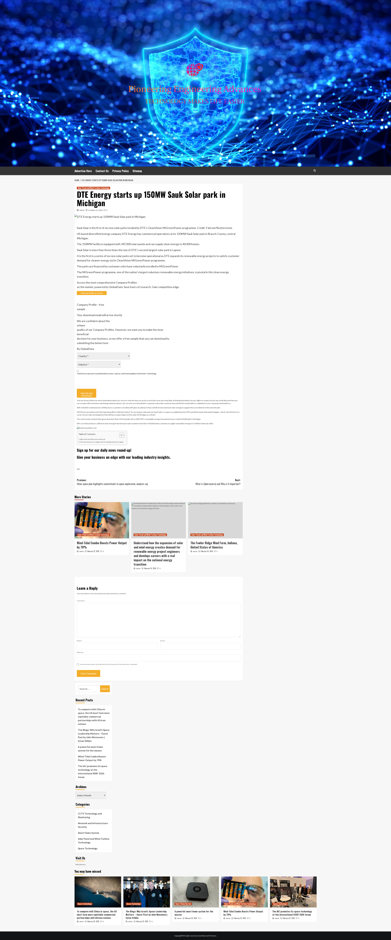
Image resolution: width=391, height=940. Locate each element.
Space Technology (87, 848)
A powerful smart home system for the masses (90, 748)
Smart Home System (88, 832)
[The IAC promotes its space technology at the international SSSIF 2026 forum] (293, 891)
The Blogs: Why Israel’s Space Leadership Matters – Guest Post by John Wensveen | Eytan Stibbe (94, 735)
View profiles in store (92, 292)
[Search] (315, 170)
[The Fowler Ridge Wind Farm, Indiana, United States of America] (215, 520)
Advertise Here (83, 171)
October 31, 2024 (95, 210)
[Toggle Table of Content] (120, 435)
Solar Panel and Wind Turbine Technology (93, 188)
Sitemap (137, 171)
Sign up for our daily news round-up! (92, 439)
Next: (218, 482)
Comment (81, 601)
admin (82, 210)
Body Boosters (81, 864)
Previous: (112, 482)
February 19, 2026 (150, 568)
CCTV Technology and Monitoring (90, 815)
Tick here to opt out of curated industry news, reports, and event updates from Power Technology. (117, 374)
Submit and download (86, 394)
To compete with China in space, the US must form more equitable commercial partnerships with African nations (94, 716)
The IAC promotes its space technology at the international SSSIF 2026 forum (92, 771)
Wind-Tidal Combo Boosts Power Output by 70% (102, 545)
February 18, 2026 (207, 551)
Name (79, 641)
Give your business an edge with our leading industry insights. (102, 442)
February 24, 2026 (93, 921)
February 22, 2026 (93, 551)
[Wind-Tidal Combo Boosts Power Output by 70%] (102, 520)
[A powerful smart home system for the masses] (195, 891)
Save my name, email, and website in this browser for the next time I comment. (108, 664)
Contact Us (102, 171)
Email (162, 641)
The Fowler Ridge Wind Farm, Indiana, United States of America (214, 545)
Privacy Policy (120, 171)
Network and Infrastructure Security (93, 825)
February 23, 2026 (142, 921)
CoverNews (202, 936)
